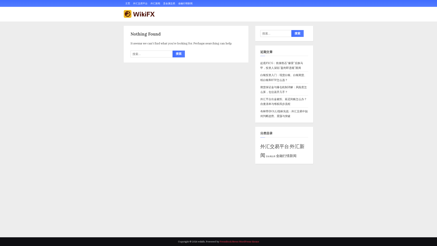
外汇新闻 (155, 3)
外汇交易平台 (140, 3)
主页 (127, 3)
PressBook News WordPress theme (239, 241)
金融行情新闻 (185, 3)
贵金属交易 (169, 3)
